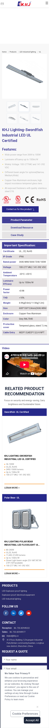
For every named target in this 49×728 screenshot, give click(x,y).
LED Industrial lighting (28, 52)
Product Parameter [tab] (21, 220)
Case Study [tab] (17, 235)
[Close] (37, 706)
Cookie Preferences (25, 713)
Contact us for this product (19, 209)
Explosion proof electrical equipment (18, 595)
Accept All (32, 720)
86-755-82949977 (17, 632)
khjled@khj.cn (13, 636)
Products (13, 52)
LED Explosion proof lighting (14, 591)
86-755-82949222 (22, 628)
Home (4, 52)
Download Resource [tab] (22, 227)
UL (40, 52)
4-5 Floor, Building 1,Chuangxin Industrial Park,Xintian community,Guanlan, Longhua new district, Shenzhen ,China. (25, 643)
